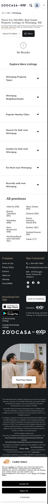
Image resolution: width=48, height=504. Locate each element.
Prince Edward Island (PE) (31, 220)
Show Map (24, 448)
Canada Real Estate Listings (10, 326)
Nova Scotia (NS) (32, 207)
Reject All (24, 490)
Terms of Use (7, 263)
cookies (11, 467)
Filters (30, 33)
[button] (23, 78)
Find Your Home (24, 380)
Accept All (24, 483)
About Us (6, 275)
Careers (5, 271)
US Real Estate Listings (8, 319)
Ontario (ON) (32, 213)
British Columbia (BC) (11, 213)
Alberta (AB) (13, 206)
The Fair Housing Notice (35, 447)
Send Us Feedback (36, 299)
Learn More (35, 452)
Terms (34, 473)
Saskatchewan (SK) (33, 233)
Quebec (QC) (32, 227)
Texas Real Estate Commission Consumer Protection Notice (24, 442)
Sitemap (5, 279)
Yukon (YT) (31, 239)
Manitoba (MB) (11, 221)
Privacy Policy (8, 267)
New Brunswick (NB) (12, 229)
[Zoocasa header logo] (13, 5)
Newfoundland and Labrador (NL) (14, 238)
